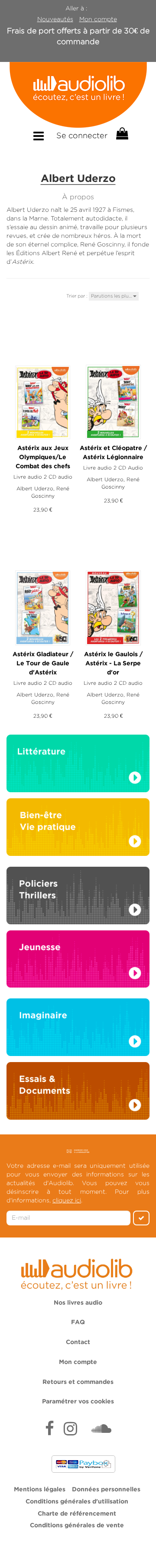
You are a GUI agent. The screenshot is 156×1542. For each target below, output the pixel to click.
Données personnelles (106, 1489)
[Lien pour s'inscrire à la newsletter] (78, 1151)
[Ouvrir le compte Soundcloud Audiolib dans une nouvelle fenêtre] (101, 1430)
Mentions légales (39, 1489)
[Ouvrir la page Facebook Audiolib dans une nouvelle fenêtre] (49, 1430)
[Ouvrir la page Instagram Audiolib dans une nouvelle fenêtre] (70, 1430)
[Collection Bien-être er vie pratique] (78, 826)
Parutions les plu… (112, 295)
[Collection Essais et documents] (78, 1093)
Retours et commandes (78, 1382)
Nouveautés (55, 19)
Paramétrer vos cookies (78, 1401)
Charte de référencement (77, 1513)
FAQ (78, 1322)
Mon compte (98, 19)
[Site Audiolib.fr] (78, 1273)
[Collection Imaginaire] (78, 1029)
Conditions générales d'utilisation (77, 1501)
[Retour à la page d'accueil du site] (78, 95)
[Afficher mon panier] (121, 134)
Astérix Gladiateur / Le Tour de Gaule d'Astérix (43, 663)
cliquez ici (66, 1200)
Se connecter (81, 135)
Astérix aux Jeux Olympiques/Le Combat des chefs (43, 457)
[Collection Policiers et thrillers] (78, 897)
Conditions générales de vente (77, 1525)
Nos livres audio (78, 1303)
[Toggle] (39, 136)
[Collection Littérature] (78, 765)
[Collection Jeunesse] (78, 958)
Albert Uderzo (34, 488)
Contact (78, 1342)
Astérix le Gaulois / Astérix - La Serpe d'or (113, 663)
